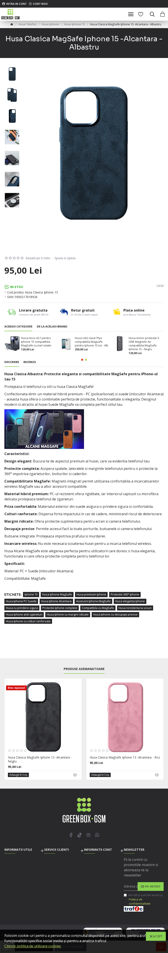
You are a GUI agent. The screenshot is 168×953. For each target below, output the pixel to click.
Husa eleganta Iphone (130, 601)
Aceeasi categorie (18, 326)
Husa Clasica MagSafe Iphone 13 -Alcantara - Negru (40, 759)
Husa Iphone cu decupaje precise (115, 614)
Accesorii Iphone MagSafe (93, 601)
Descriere (11, 362)
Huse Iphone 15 (74, 24)
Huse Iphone (50, 24)
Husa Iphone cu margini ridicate (68, 614)
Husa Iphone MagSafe (57, 594)
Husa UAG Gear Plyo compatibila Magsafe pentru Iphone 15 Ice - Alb (91, 341)
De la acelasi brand (52, 326)
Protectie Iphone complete (59, 608)
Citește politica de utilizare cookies (32, 946)
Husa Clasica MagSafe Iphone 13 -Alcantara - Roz (125, 757)
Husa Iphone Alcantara (56, 601)
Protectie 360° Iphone (125, 594)
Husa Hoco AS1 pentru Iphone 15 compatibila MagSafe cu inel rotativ (36, 341)
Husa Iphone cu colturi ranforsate (28, 621)
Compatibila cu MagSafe (98, 608)
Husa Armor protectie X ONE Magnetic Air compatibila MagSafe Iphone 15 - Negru (144, 343)
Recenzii (29, 362)
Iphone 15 (31, 594)
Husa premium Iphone (91, 594)
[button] (82, 360)
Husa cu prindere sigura (22, 608)
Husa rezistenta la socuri (135, 608)
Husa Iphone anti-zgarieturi (24, 614)
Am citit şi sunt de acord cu (145, 899)
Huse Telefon (28, 24)
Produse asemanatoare (84, 669)
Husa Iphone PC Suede (21, 601)
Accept (158, 936)
